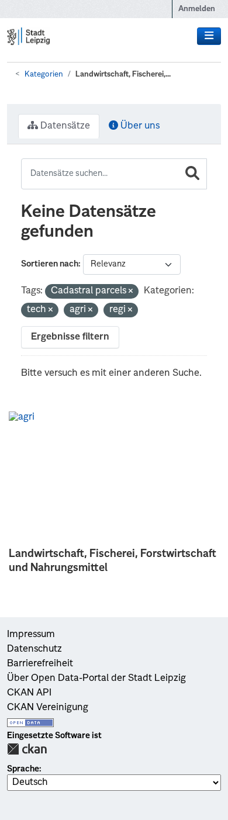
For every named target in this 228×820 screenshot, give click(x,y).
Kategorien (44, 74)
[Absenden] (192, 173)
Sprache (23, 769)
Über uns (139, 126)
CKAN (27, 749)
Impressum (31, 634)
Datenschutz (34, 649)
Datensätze (64, 126)
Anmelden (196, 9)
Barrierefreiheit (40, 664)
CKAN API (29, 693)
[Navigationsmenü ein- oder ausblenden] (209, 36)
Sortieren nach (49, 264)
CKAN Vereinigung (47, 707)
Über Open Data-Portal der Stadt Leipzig (96, 678)
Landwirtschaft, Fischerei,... (123, 74)
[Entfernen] (131, 292)
